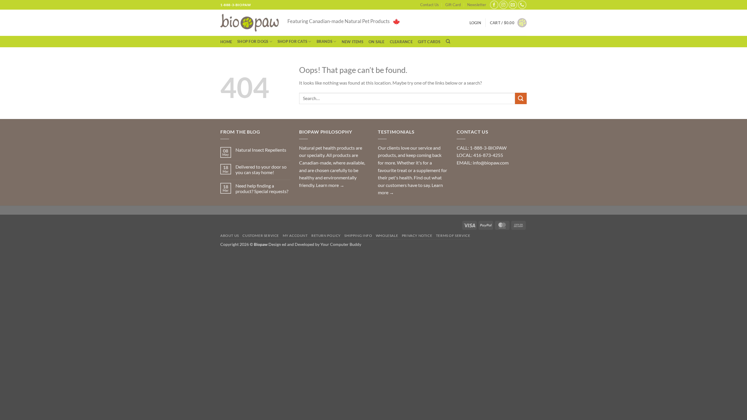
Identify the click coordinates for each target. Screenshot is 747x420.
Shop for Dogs (252, 41)
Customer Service (260, 235)
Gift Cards (429, 41)
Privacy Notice (417, 235)
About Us (229, 235)
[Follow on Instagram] (503, 5)
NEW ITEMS (352, 41)
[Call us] (522, 5)
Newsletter (476, 4)
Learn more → (330, 185)
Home (226, 41)
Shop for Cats (292, 41)
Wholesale (387, 235)
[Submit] (521, 98)
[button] (508, 22)
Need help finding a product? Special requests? (261, 188)
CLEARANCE (401, 41)
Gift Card (453, 4)
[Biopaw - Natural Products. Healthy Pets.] (249, 23)
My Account (295, 235)
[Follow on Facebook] (494, 5)
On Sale (377, 41)
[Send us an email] (513, 5)
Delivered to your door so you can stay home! (261, 169)
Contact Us (429, 4)
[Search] (448, 41)
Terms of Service (453, 235)
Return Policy (326, 235)
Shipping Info (358, 235)
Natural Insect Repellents (260, 150)
